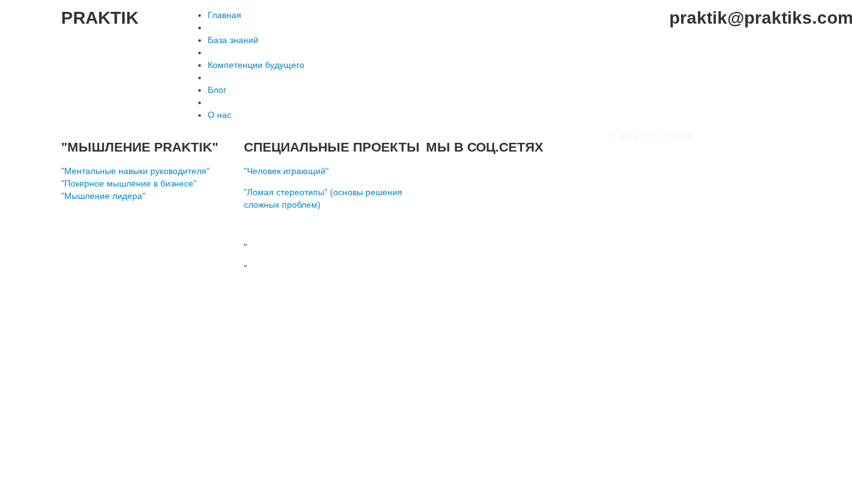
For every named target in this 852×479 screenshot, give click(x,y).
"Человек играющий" (286, 171)
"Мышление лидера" (103, 196)
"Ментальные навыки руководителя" (135, 171)
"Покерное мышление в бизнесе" (128, 183)
